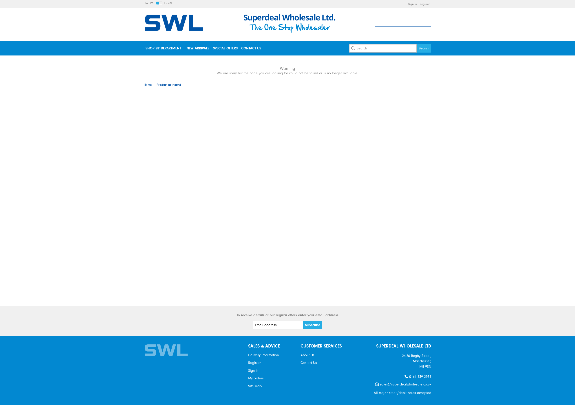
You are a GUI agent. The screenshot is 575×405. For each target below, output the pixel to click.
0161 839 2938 (419, 377)
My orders (256, 378)
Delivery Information (263, 355)
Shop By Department (163, 48)
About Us (307, 355)
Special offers (225, 48)
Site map (255, 386)
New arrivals (197, 48)
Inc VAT (150, 3)
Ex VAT (168, 3)
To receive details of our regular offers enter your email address (287, 315)
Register (425, 4)
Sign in (412, 4)
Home (148, 85)
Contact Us (251, 48)
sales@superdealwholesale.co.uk (405, 384)
